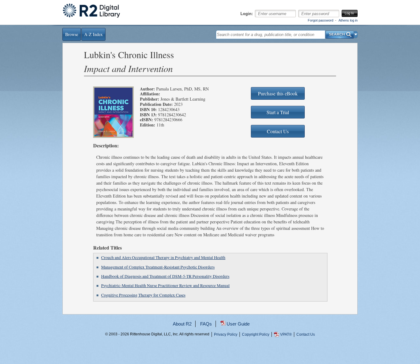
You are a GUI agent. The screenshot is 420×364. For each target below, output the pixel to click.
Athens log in (348, 20)
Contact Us (305, 334)
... (210, 357)
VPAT (286, 334)
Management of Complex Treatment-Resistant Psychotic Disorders (158, 267)
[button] (356, 34)
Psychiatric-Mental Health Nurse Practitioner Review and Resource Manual (165, 285)
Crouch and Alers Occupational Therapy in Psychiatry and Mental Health (163, 257)
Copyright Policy (255, 334)
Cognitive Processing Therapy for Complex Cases (143, 295)
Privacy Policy (225, 334)
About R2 (182, 323)
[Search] (339, 33)
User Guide (238, 323)
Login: (246, 14)
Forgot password (320, 20)
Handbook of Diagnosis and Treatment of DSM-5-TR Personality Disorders (165, 276)
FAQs (206, 323)
